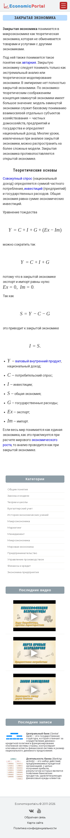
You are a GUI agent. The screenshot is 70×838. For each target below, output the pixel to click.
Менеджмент (16, 533)
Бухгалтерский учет (20, 508)
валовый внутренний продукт (38, 361)
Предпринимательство (22, 553)
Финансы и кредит (19, 565)
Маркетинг (14, 527)
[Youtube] (39, 811)
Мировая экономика (20, 546)
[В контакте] (31, 811)
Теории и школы (17, 502)
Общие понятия (17, 489)
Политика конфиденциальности (35, 828)
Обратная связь (35, 817)
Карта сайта (35, 823)
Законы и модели (18, 495)
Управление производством (25, 559)
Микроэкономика (18, 540)
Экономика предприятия (23, 572)
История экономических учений (28, 514)
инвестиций (33, 189)
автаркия (29, 62)
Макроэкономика (18, 521)
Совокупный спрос (17, 178)
